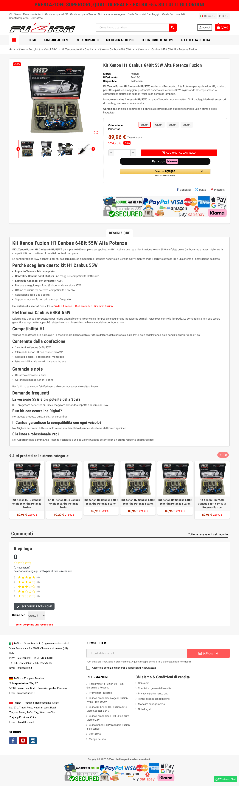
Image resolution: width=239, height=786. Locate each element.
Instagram (33, 740)
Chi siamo (143, 683)
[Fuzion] (42, 27)
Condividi (185, 189)
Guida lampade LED (56, 14)
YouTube (23, 740)
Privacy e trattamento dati (153, 693)
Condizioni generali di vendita (155, 688)
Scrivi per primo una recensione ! (34, 624)
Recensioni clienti (33, 14)
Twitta (202, 189)
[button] (165, 173)
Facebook (13, 740)
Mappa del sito (97, 739)
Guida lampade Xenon (83, 14)
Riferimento (110, 77)
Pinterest (219, 189)
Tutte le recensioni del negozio (208, 534)
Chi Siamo (15, 14)
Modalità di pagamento (151, 703)
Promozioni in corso (100, 692)
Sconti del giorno (19, 17)
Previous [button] (220, 455)
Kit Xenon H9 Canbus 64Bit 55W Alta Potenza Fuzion (175, 501)
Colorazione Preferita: (115, 127)
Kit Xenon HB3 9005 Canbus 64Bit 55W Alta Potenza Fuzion (212, 503)
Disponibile (110, 81)
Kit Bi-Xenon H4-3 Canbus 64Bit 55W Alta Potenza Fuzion (64, 503)
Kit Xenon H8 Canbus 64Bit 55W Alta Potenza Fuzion (101, 501)
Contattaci (37, 17)
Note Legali (144, 709)
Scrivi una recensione (36, 606)
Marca (107, 73)
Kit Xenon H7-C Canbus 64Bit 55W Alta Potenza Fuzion (26, 503)
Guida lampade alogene (111, 14)
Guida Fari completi (173, 14)
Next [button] (226, 455)
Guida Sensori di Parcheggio (144, 14)
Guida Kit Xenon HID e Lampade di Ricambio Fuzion (83, 306)
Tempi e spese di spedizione (154, 698)
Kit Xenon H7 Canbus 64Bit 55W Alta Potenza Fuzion (138, 501)
